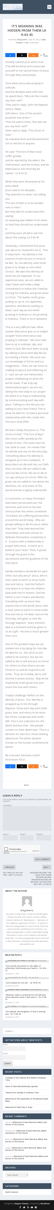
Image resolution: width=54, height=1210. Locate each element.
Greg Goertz (22, 39)
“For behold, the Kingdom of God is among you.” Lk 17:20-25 (25, 1012)
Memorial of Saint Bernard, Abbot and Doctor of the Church (26, 1123)
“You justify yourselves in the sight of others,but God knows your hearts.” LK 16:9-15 (26, 968)
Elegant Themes (21, 1203)
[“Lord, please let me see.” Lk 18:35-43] (27, 978)
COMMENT (7, 805)
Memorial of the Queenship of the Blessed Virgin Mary (26, 1100)
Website (39, 834)
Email (23, 834)
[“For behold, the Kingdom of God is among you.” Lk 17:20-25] (27, 1007)
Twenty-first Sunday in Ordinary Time (22, 1092)
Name (6, 834)
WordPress (45, 1203)
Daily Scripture (11, 1192)
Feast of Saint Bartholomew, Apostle (21, 1086)
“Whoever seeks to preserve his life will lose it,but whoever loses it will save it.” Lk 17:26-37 (26, 997)
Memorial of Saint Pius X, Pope (18, 1107)
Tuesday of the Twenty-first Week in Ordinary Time (25, 1079)
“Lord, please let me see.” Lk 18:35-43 (23, 983)
